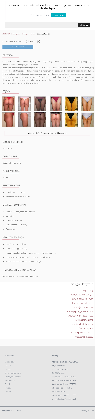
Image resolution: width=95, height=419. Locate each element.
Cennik (7, 384)
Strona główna (10, 362)
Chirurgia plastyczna (28, 34)
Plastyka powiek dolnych (82, 298)
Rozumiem (58, 15)
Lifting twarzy (87, 290)
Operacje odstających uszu (80, 315)
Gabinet (8, 369)
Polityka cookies (39, 15)
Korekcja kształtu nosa (82, 303)
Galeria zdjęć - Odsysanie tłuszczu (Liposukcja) (47, 133)
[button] (84, 25)
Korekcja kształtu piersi (82, 324)
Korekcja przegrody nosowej (80, 311)
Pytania (8, 388)
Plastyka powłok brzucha (81, 332)
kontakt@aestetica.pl (67, 380)
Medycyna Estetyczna (13, 376)
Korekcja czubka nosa (83, 307)
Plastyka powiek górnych (81, 294)
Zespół (8, 365)
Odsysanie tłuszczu (84, 336)
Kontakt (8, 391)
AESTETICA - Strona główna (11, 34)
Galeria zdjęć (10, 380)
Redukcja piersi (86, 328)
